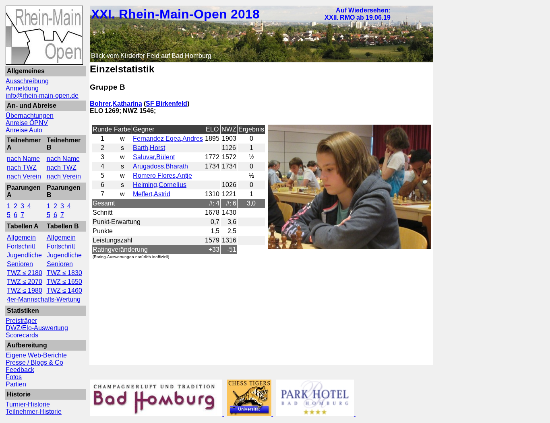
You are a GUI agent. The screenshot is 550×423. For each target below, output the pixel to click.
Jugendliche (24, 255)
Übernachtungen (30, 115)
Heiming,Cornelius (159, 184)
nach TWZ (22, 167)
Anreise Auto (24, 130)
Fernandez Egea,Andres (168, 138)
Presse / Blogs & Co (34, 362)
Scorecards (22, 335)
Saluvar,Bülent (154, 157)
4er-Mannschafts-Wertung (44, 299)
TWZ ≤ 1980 (24, 290)
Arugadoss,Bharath (160, 166)
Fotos (14, 377)
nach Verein (24, 176)
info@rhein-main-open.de (42, 95)
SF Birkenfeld (166, 103)
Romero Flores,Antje (162, 175)
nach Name (23, 158)
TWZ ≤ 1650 (64, 281)
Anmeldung (22, 88)
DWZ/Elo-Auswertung (37, 327)
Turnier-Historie (28, 404)
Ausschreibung (27, 81)
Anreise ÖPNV (27, 122)
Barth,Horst (149, 147)
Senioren (20, 264)
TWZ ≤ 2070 (24, 281)
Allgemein (21, 237)
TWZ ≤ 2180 (24, 272)
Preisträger (21, 320)
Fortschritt (21, 246)
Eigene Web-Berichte (36, 355)
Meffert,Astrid (151, 194)
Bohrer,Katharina (116, 103)
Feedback (20, 369)
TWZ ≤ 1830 (64, 272)
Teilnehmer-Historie (34, 411)
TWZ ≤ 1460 (64, 290)
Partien (16, 384)
